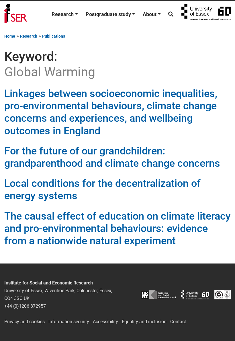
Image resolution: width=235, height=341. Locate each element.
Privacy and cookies (24, 321)
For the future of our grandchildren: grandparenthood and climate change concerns (112, 157)
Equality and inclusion (144, 321)
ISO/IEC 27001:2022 (222, 294)
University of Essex (206, 14)
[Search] (171, 14)
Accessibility (105, 321)
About (149, 14)
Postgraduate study (108, 14)
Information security (68, 321)
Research (63, 14)
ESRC (158, 294)
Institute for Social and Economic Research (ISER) (15, 14)
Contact (178, 321)
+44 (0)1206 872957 (25, 306)
